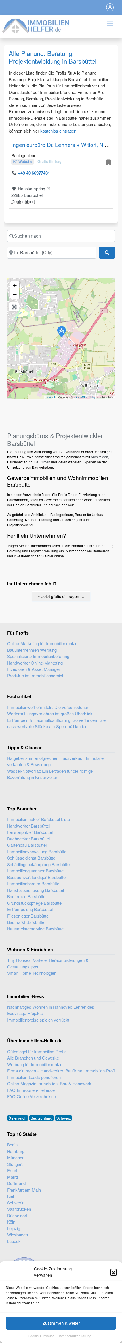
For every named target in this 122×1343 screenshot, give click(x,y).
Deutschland (23, 201)
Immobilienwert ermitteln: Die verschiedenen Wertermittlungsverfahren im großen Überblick (49, 710)
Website (25, 161)
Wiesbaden (17, 1235)
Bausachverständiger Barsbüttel (36, 877)
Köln (11, 1222)
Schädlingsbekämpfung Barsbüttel (38, 864)
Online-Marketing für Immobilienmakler (43, 643)
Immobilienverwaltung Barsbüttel (37, 851)
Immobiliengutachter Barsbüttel (35, 871)
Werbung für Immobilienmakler (35, 1064)
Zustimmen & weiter (61, 1323)
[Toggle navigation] (110, 7)
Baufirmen (42, 461)
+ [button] (15, 285)
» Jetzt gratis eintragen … (61, 596)
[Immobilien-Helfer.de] (36, 25)
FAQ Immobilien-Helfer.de (31, 1090)
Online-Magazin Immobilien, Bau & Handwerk (49, 1083)
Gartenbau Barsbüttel (27, 845)
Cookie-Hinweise (41, 1335)
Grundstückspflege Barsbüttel (34, 903)
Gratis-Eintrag (49, 161)
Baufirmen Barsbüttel (26, 896)
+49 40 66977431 (34, 173)
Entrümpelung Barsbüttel (30, 909)
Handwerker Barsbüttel (28, 826)
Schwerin (15, 1203)
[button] (113, 1272)
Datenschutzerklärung (74, 1335)
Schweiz (63, 1118)
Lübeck (14, 1241)
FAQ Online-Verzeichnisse (31, 1096)
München (15, 1157)
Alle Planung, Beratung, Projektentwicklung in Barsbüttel (52, 57)
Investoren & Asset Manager (33, 669)
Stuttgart (15, 1164)
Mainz (12, 1177)
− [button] (15, 294)
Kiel (10, 1196)
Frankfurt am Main (24, 1190)
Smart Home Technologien (31, 973)
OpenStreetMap (85, 397)
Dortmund (16, 1183)
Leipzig (13, 1228)
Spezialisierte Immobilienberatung (38, 656)
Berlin (12, 1145)
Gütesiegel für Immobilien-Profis (37, 1051)
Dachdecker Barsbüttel (28, 839)
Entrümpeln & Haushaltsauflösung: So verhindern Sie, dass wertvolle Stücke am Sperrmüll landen (57, 723)
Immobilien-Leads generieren (34, 1077)
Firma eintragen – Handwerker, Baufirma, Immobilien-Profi (61, 1071)
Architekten (99, 456)
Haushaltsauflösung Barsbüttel (35, 890)
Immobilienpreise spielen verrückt (38, 1020)
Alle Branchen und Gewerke (33, 1058)
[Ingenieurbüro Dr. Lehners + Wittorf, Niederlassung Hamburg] (61, 331)
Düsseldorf (17, 1215)
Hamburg (15, 1151)
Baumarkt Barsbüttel (26, 922)
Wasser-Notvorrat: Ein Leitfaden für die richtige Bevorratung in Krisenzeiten (50, 774)
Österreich (18, 1118)
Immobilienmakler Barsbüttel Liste (38, 819)
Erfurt (12, 1170)
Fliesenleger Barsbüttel (28, 916)
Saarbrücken (19, 1209)
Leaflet (50, 397)
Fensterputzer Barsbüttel (30, 832)
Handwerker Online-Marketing (35, 663)
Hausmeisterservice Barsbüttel (35, 929)
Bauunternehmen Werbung (32, 650)
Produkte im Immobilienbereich (35, 675)
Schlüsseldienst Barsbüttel (31, 858)
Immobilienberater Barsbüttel (33, 883)
